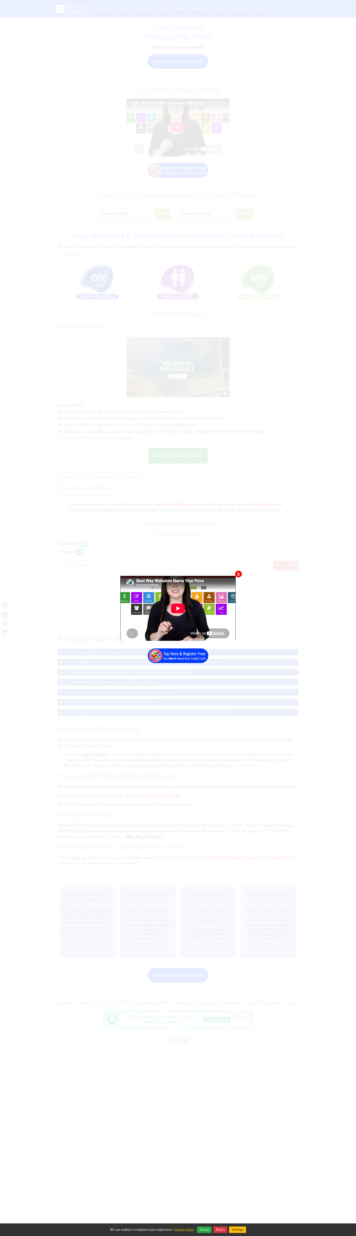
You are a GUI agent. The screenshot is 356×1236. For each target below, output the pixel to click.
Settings (238, 1229)
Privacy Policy (184, 1229)
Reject (220, 1229)
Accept (204, 1229)
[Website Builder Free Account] (178, 653)
